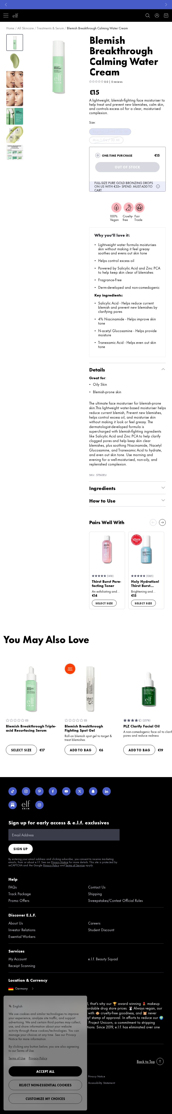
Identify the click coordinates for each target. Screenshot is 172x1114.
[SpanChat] (93, 791)
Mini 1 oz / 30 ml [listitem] (106, 139)
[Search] (147, 15)
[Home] (15, 15)
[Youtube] (66, 791)
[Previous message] (5, 4)
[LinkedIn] (106, 791)
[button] (58, 66)
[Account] (156, 15)
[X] (80, 791)
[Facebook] (53, 791)
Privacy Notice (59, 862)
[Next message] (166, 4)
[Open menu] (5, 15)
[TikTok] (12, 791)
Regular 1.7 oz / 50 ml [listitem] (110, 131)
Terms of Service (75, 865)
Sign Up (20, 848)
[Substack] (12, 805)
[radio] (97, 155)
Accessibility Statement (101, 1082)
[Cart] (166, 15)
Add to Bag (80, 750)
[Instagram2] (39, 805)
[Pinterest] (39, 791)
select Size (104, 603)
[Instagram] (26, 791)
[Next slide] (162, 522)
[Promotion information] (157, 186)
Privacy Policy (51, 865)
